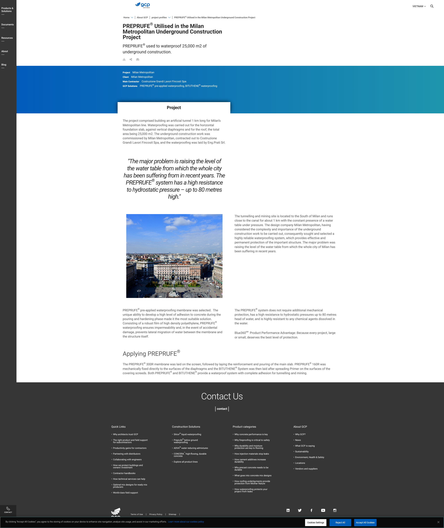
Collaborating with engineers (127, 460)
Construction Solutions (186, 426)
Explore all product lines (186, 462)
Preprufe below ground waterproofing (186, 441)
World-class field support (125, 493)
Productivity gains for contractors (129, 448)
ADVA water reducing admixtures (191, 448)
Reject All (340, 522)
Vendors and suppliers (306, 469)
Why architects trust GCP (125, 434)
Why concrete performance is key (251, 434)
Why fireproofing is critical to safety (252, 440)
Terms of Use (137, 514)
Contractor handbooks (124, 473)
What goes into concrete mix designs (252, 476)
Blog (3, 64)
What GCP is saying (305, 446)
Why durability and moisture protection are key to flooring (248, 447)
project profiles (159, 17)
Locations (300, 463)
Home (126, 17)
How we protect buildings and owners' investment (128, 466)
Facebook (311, 511)
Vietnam (418, 6)
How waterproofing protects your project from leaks (250, 490)
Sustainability (302, 452)
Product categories (244, 426)
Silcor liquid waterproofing (187, 434)
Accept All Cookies (365, 522)
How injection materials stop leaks (251, 454)
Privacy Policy (155, 514)
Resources (7, 38)
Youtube (323, 511)
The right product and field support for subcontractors (130, 441)
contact (222, 409)
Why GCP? (300, 434)
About (4, 51)
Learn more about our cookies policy (186, 522)
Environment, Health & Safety (309, 457)
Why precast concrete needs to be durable (251, 469)
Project (174, 107)
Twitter (300, 511)
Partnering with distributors (126, 454)
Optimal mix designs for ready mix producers (130, 486)
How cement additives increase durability (250, 461)
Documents (7, 24)
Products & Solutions (7, 10)
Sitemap (172, 514)
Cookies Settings (315, 522)
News (298, 440)
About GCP (142, 17)
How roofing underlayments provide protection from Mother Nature (252, 482)
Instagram (335, 511)
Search (431, 7)
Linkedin (288, 511)
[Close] (438, 522)
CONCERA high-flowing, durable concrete (190, 455)
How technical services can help (129, 479)
